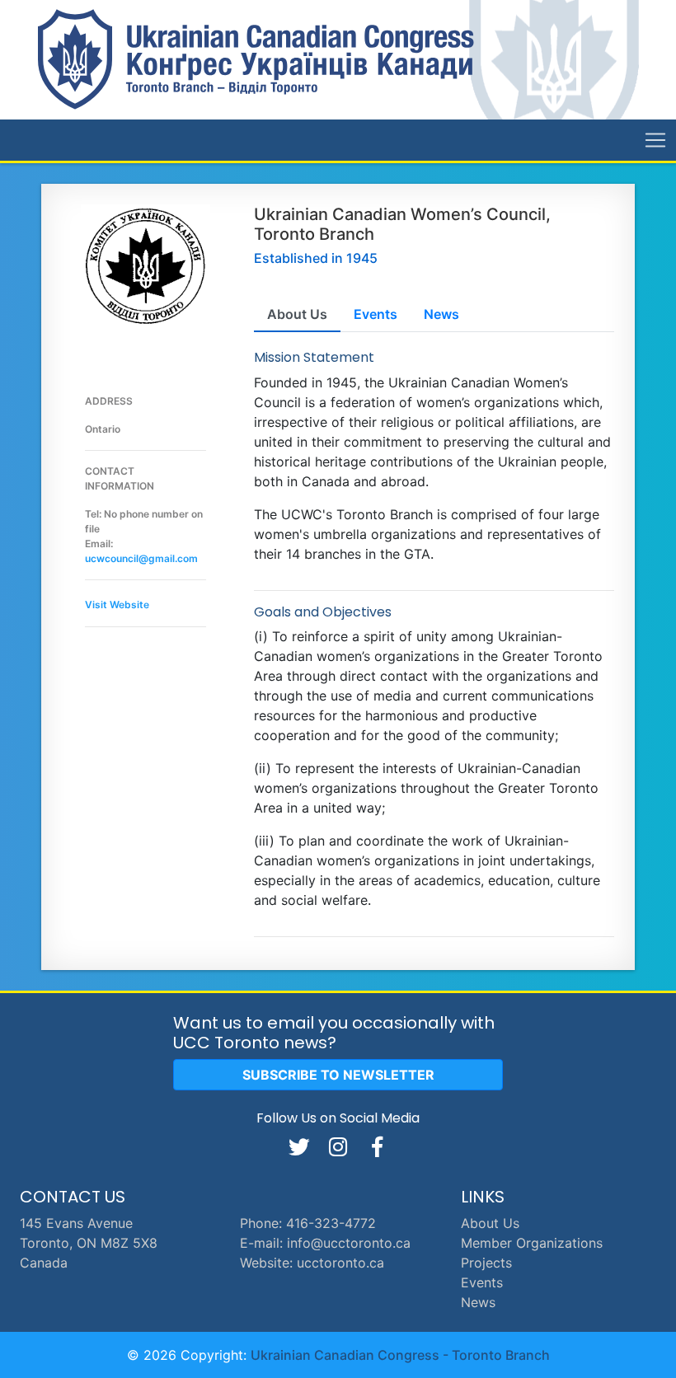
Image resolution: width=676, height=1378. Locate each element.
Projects (486, 1262)
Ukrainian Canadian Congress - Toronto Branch (400, 1355)
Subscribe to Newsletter (338, 1074)
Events (482, 1282)
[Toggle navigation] (655, 140)
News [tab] (441, 314)
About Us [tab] (297, 314)
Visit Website (117, 604)
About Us (490, 1223)
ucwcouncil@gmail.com (141, 558)
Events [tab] (375, 314)
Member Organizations (532, 1243)
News (478, 1302)
